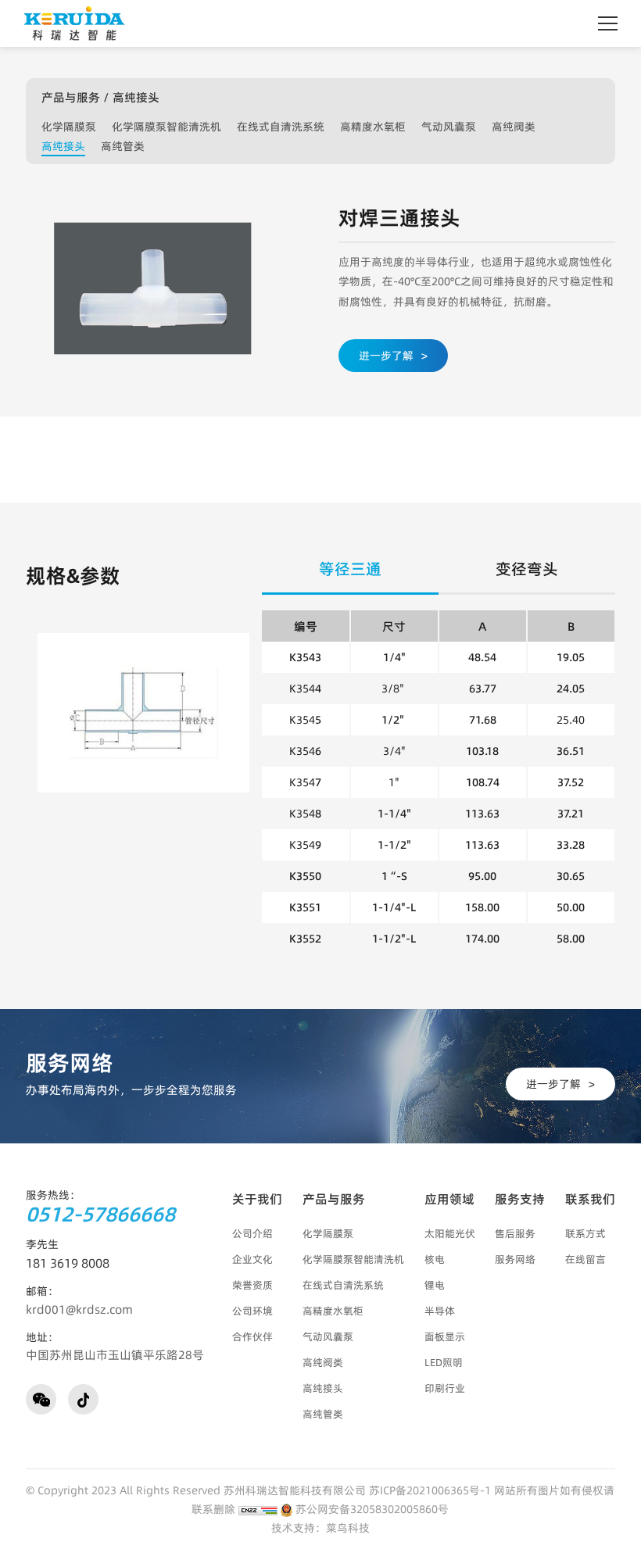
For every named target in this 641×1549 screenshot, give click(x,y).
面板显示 (444, 1336)
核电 (434, 1259)
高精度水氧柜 (373, 126)
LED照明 (443, 1362)
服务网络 (515, 1259)
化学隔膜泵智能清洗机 (166, 126)
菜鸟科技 (348, 1528)
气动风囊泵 (448, 126)
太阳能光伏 (449, 1233)
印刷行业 (444, 1388)
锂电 (434, 1285)
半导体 (439, 1311)
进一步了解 (393, 355)
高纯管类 (123, 146)
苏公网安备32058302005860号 (370, 1509)
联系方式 (585, 1233)
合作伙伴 (252, 1336)
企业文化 (252, 1259)
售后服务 (515, 1233)
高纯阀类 (513, 126)
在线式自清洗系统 (280, 126)
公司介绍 (252, 1233)
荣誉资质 (252, 1285)
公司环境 (252, 1311)
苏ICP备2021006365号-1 (430, 1490)
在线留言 (585, 1259)
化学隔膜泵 (68, 126)
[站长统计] (258, 1509)
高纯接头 (63, 146)
